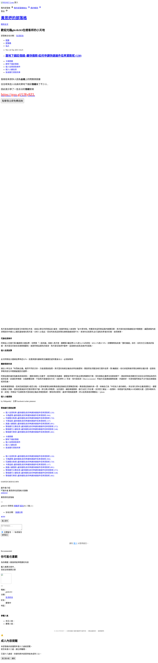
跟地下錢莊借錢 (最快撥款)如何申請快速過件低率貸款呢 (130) (43, 55)
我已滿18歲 (5, 658)
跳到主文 (4, 24)
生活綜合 (20, 36)
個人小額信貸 (11, 70)
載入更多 (5, 521)
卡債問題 (9, 61)
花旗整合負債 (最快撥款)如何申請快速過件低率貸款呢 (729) (30, 418)
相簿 (7, 40)
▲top (3, 516)
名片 (7, 46)
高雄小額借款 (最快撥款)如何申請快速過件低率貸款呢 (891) (30, 424)
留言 (22, 506)
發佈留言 (5, 535)
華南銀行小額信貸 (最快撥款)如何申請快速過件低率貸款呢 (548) (32, 429)
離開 (13, 658)
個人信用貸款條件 (13, 67)
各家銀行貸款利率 (13, 72)
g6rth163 (4, 493)
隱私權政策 (92, 631)
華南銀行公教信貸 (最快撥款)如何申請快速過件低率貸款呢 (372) (32, 426)
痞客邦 (17, 506)
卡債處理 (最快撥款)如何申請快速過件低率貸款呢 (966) (28, 415)
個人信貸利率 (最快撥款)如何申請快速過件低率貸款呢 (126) (30, 413)
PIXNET (61, 631)
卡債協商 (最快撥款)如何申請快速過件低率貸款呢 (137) (28, 421)
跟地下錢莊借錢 (12, 64)
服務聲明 (101, 631)
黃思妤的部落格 (14, 18)
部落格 (8, 43)
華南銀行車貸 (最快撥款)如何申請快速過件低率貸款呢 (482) (30, 432)
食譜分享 (19, 512)
